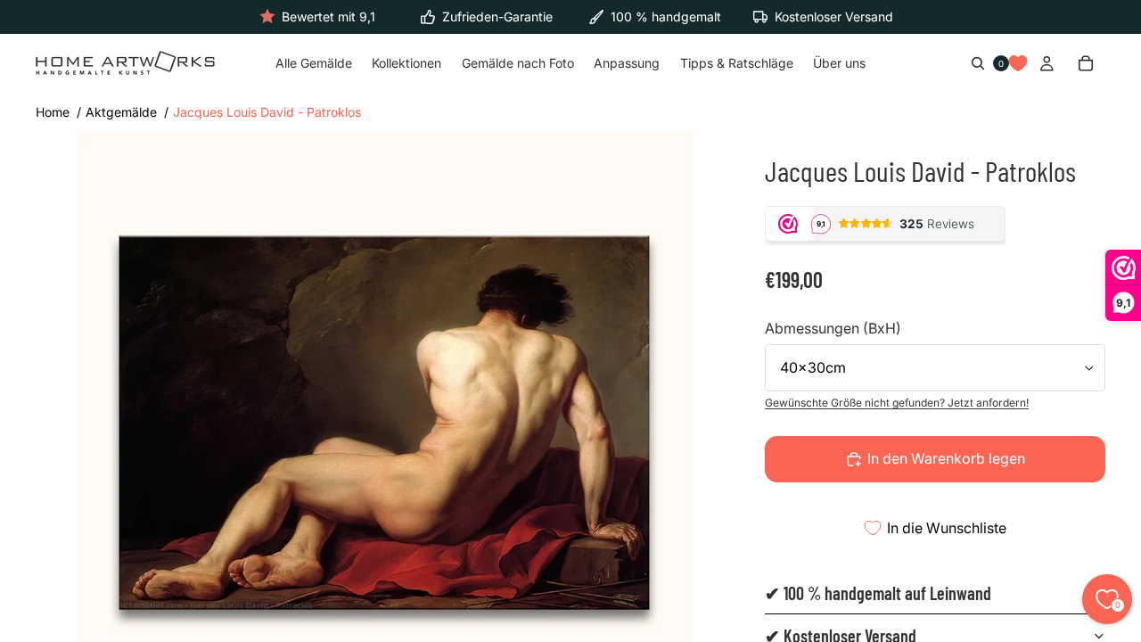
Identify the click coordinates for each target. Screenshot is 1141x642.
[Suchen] (977, 64)
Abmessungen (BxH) (833, 328)
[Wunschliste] (1018, 64)
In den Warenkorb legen (946, 458)
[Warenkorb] (1085, 64)
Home (53, 111)
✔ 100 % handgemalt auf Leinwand (878, 593)
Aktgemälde (121, 111)
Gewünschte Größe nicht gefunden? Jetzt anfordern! (897, 402)
